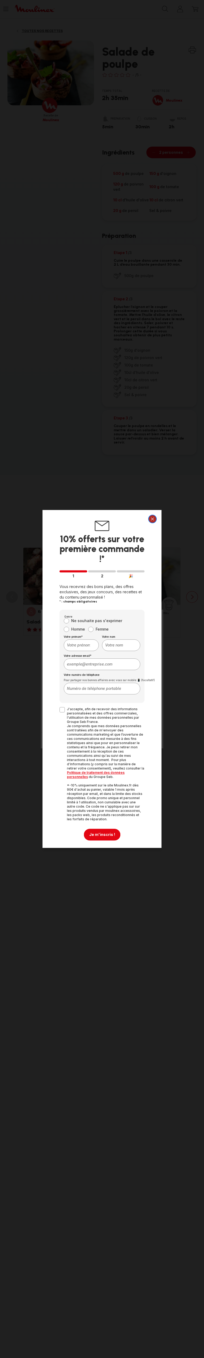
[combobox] (81, 645)
